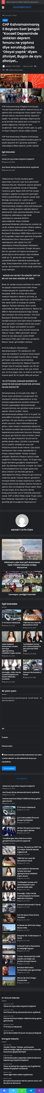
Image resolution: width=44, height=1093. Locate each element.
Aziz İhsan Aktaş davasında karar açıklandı (20, 167)
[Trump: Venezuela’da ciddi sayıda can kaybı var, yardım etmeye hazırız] (8, 959)
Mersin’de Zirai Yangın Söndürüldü (26, 979)
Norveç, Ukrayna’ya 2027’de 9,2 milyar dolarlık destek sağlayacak (29, 849)
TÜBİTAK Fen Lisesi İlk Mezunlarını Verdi (32, 623)
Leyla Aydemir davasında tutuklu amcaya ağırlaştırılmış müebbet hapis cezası (28, 872)
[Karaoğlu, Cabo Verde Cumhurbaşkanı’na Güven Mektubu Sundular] (11, 664)
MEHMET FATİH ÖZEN (13, 66)
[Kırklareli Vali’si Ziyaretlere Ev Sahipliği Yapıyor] (8, 949)
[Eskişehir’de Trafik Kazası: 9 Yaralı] (8, 939)
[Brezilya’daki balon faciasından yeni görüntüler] (8, 970)
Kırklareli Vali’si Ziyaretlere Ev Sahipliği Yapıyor (28, 947)
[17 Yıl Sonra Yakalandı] (11, 615)
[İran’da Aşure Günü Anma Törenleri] (8, 918)
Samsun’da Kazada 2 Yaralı (32, 673)
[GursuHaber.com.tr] (22, 7)
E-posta (5, 737)
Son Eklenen (22, 778)
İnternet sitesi (7, 746)
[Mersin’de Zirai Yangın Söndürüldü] (8, 981)
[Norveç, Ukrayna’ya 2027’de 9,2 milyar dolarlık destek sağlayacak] (8, 850)
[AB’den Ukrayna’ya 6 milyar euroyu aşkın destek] (8, 831)
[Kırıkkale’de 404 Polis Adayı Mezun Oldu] (8, 928)
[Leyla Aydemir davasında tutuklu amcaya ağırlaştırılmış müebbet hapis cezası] (11, 636)
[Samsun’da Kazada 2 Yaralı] (32, 664)
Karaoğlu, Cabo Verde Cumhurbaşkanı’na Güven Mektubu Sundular (11, 675)
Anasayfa (7, 15)
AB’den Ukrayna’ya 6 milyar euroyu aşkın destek (28, 829)
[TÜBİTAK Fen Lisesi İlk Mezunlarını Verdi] (32, 615)
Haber (14, 15)
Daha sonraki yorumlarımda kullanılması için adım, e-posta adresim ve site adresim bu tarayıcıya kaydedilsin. (22, 758)
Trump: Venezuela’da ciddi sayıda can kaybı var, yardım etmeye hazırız (28, 958)
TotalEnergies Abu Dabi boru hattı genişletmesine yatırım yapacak (17, 839)
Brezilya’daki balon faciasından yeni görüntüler (29, 968)
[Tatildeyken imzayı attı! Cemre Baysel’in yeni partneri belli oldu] (32, 636)
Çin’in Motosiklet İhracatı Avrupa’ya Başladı (28, 819)
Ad (3, 728)
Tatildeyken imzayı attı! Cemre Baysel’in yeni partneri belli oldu (32, 647)
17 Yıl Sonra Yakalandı (14, 2)
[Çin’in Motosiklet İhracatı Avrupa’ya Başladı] (8, 821)
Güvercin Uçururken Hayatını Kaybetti (18, 159)
